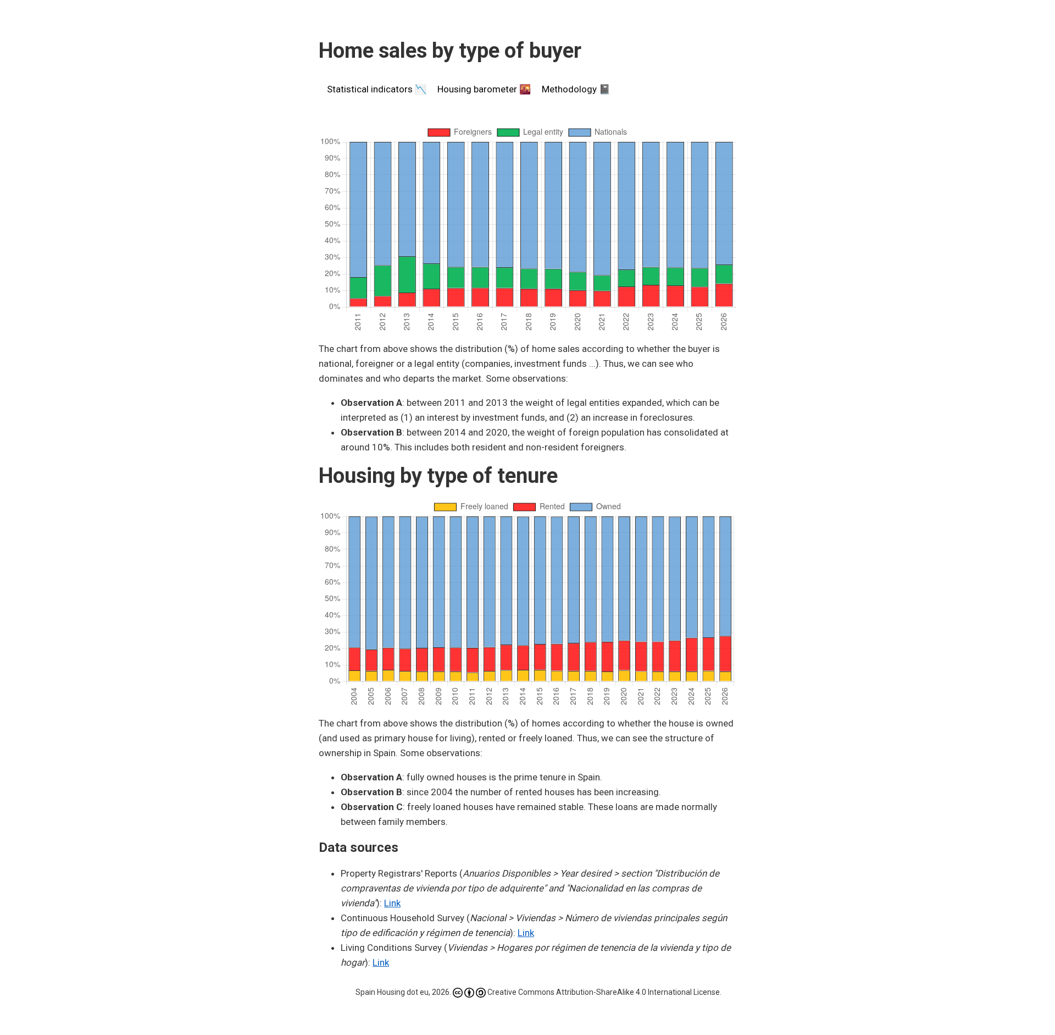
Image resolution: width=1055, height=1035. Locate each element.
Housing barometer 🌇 (484, 89)
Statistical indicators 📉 (376, 89)
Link (392, 903)
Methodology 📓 (576, 89)
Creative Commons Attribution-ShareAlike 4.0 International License (603, 992)
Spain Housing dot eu (392, 992)
